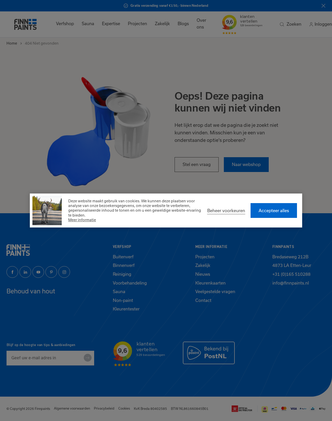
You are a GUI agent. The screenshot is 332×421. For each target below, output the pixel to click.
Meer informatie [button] (82, 220)
